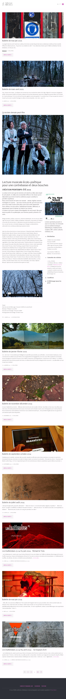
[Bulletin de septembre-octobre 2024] (33, 444)
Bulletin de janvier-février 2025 (14, 352)
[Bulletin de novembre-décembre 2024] (33, 393)
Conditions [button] (50, 277)
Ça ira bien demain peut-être (13, 113)
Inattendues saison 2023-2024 (22, 561)
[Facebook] (60, 4)
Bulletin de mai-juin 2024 (12, 600)
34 (37, 672)
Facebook (37, 686)
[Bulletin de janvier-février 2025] (33, 341)
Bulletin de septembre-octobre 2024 (16, 454)
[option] (33, 145)
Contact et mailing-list (26, 686)
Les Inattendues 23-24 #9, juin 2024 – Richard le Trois (23, 551)
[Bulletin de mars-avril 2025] (33, 79)
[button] (28, 172)
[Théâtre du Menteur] (7, 4)
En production (16, 317)
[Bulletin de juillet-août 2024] (33, 492)
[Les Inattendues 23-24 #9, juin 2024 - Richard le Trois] (33, 541)
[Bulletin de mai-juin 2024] (33, 589)
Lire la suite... (36, 558)
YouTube (44, 686)
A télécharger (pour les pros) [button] (54, 282)
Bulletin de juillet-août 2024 (13, 503)
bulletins (11, 50)
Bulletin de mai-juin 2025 (12, 41)
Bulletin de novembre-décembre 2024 (17, 404)
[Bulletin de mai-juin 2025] (33, 30)
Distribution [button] (51, 236)
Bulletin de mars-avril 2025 (13, 89)
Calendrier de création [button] (54, 257)
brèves (12, 561)
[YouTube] (58, 4)
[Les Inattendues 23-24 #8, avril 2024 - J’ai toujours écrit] (33, 639)
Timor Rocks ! (54, 690)
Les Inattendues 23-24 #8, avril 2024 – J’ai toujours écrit (24, 650)
